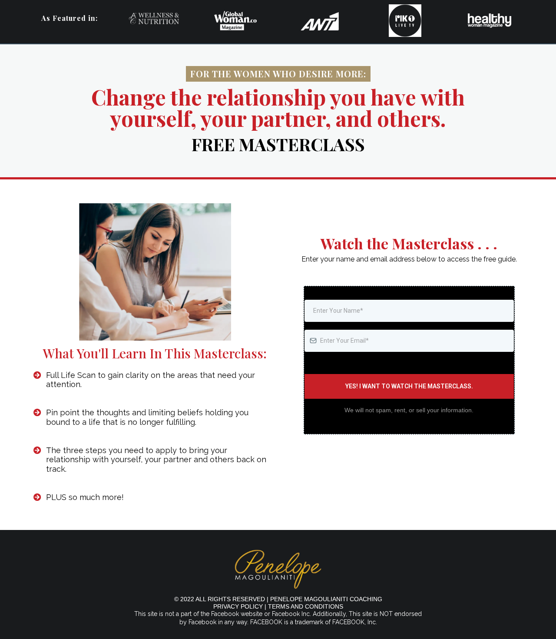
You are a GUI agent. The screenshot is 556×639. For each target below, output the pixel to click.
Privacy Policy (238, 606)
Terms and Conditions (305, 606)
